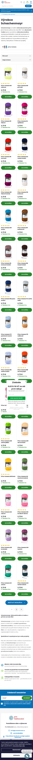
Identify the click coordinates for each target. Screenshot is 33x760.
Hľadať (28, 6)
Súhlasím (16, 755)
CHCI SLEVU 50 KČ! (16, 398)
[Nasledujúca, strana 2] (16, 609)
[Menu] (31, 2)
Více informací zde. (19, 746)
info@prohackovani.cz (18, 730)
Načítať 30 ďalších (15, 603)
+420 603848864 (18, 733)
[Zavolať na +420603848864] (21, 2)
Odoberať (26, 698)
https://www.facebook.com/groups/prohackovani (18, 736)
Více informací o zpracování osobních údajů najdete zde (17, 703)
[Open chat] (27, 756)
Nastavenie (17, 750)
